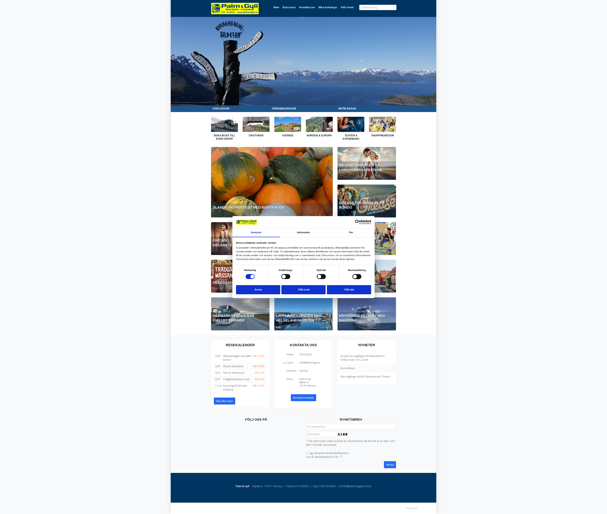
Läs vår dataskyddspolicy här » (323, 457)
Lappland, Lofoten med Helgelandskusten (299, 318)
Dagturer (256, 135)
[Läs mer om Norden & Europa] (319, 124)
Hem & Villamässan (234, 372)
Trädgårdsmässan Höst (236, 379)
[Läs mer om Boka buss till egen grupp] (224, 124)
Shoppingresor (382, 135)
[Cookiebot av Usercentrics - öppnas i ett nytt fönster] (357, 222)
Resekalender (240, 345)
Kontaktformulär (303, 397)
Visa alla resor (224, 401)
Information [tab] (303, 232)
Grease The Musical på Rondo (361, 205)
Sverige (287, 135)
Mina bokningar (328, 7)
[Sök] (394, 7)
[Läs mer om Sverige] (287, 124)
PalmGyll (303, 370)
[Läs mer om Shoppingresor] (382, 124)
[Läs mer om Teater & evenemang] (350, 124)
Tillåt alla (349, 289)
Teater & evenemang (351, 137)
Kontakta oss (307, 7)
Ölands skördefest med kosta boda (249, 207)
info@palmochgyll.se (309, 362)
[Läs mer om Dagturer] (256, 124)
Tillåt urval (303, 289)
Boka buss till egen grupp (224, 137)
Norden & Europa (319, 135)
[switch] (285, 276)
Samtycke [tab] (256, 232)
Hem (276, 7)
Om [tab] (351, 232)
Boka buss (289, 7)
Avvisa (258, 289)
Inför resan (347, 7)
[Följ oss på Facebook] (256, 430)
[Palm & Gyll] (237, 10)
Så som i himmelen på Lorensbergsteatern (360, 167)
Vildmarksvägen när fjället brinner (233, 318)
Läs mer (387, 289)
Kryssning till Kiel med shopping (362, 318)
